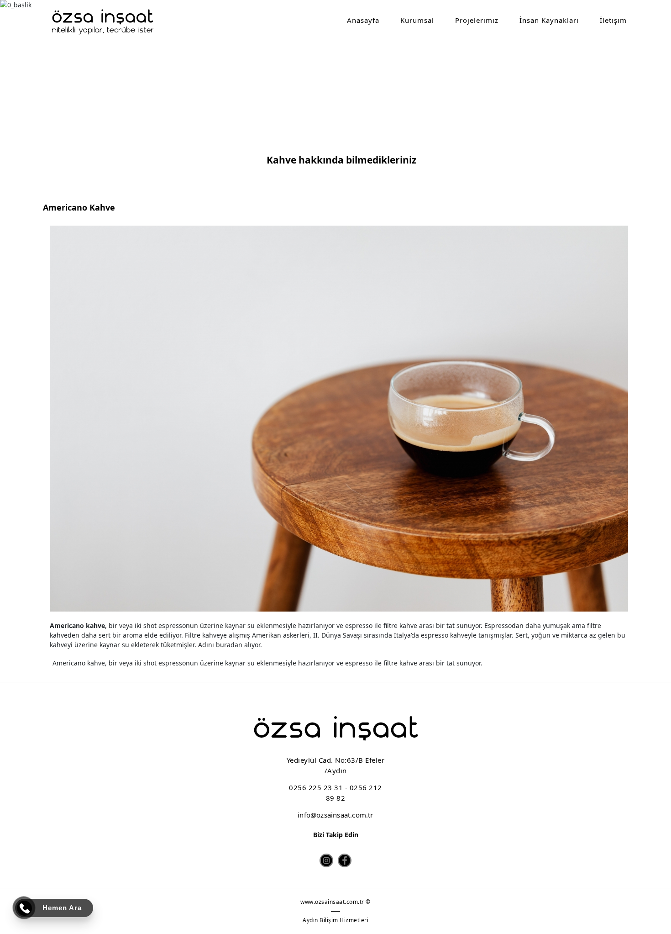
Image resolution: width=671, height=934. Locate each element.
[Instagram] (326, 860)
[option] (339, 419)
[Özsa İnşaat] (102, 21)
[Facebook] (344, 860)
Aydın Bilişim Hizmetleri (335, 920)
